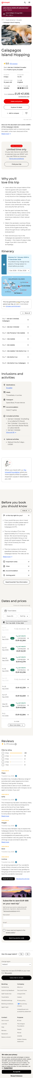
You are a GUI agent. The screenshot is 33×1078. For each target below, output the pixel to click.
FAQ (2, 1027)
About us (20, 987)
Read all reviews (8, 879)
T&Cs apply (8, 973)
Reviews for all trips (22, 879)
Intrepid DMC (21, 993)
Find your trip (16, 164)
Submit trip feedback (7, 990)
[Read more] (2, 20)
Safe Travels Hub (6, 993)
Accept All (16, 1072)
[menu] (29, 2)
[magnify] (25, 2)
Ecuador (19, 20)
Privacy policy (21, 1000)
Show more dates (15, 725)
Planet (19, 1032)
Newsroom (4, 1033)
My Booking (5, 987)
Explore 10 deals (16, 107)
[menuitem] (5, 2)
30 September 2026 (24, 96)
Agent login (5, 1007)
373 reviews (13, 64)
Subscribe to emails (16, 978)
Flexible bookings (6, 1000)
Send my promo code (16, 938)
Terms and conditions (16, 158)
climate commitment (13, 306)
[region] (16, 1065)
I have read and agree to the (15, 931)
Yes (21, 954)
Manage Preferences (16, 1076)
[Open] (15, 744)
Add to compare (14, 113)
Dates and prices (16, 101)
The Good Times (22, 990)
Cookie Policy (8, 1068)
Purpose (20, 1017)
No (27, 954)
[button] (16, 35)
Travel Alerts (5, 997)
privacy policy (10, 932)
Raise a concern (6, 1037)
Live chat (4, 1023)
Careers (19, 997)
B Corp (19, 1020)
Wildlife (19, 1036)
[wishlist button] (26, 113)
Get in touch (5, 1020)
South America (10, 20)
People (19, 1029)
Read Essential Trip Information (16, 582)
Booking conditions (7, 1003)
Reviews (3, 1030)
